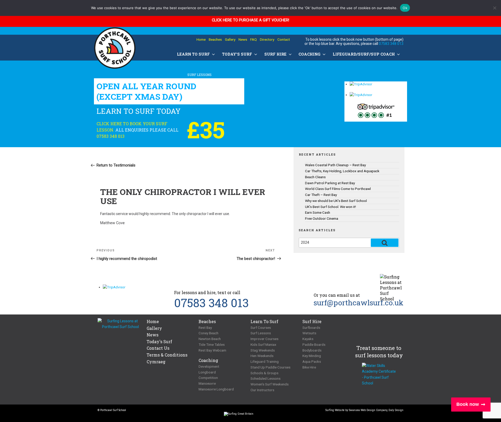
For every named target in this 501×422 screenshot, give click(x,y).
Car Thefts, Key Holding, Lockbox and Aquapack (342, 171)
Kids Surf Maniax (263, 344)
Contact (283, 39)
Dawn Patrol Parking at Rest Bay (330, 183)
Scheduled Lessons (265, 378)
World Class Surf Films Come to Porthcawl (338, 189)
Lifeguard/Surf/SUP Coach (364, 54)
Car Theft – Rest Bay (321, 195)
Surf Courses (260, 327)
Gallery (230, 39)
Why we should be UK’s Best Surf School (336, 201)
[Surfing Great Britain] (238, 415)
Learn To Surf (193, 54)
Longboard (207, 372)
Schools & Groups (264, 373)
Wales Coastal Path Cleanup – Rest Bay (335, 165)
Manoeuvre (207, 383)
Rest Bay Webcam (212, 350)
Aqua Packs (311, 361)
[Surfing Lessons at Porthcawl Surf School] (121, 324)
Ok (405, 8)
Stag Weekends (262, 350)
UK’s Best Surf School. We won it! (330, 207)
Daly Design (396, 410)
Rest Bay (205, 327)
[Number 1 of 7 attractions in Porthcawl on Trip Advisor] (376, 112)
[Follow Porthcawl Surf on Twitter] (201, 411)
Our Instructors (262, 390)
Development (209, 366)
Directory (267, 39)
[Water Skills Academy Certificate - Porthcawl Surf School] (378, 374)
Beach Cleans (315, 177)
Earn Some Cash (317, 212)
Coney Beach (208, 333)
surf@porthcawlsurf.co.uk (358, 302)
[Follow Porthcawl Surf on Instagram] (218, 411)
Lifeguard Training (264, 361)
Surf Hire (275, 54)
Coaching (309, 54)
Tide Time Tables (212, 344)
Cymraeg (156, 361)
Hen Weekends (261, 356)
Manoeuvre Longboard (216, 389)
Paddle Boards (313, 344)
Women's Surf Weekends (269, 384)
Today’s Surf (237, 54)
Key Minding (311, 356)
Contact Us (158, 348)
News (242, 39)
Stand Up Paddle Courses (270, 367)
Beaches (215, 39)
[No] (494, 7)
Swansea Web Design (362, 410)
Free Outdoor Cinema (321, 218)
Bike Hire (309, 367)
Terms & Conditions (167, 355)
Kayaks (307, 339)
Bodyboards (311, 350)
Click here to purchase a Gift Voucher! (250, 20)
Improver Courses (264, 339)
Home (201, 39)
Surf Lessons (260, 333)
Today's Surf (159, 341)
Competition (208, 378)
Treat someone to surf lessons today (379, 351)
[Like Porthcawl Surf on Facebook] (210, 411)
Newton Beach (210, 339)
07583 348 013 (391, 43)
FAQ (253, 39)
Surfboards (311, 327)
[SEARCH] (384, 243)
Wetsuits (309, 333)
